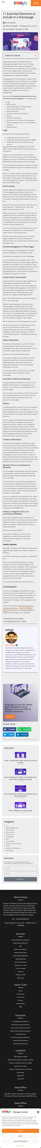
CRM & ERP (10, 830)
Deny (20, 1136)
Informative (10, 834)
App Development (12, 828)
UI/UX (8, 846)
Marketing (9, 837)
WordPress (9, 850)
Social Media (10, 841)
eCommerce (10, 832)
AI (6, 825)
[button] (38, 1112)
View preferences (20, 1141)
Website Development (13, 848)
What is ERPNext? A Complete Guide (20, 810)
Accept (20, 1131)
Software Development (14, 844)
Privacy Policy (20, 1145)
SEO (7, 839)
